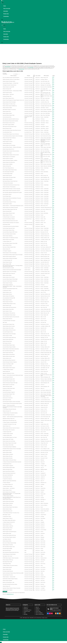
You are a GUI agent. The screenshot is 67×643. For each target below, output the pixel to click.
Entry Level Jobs (6, 8)
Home (4, 5)
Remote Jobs (6, 13)
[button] (2, 19)
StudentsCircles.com (10, 594)
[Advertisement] (28, 52)
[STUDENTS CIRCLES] (6, 0)
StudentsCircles (21, 69)
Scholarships (6, 16)
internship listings (8, 66)
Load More (5, 591)
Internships (5, 11)
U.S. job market (30, 67)
